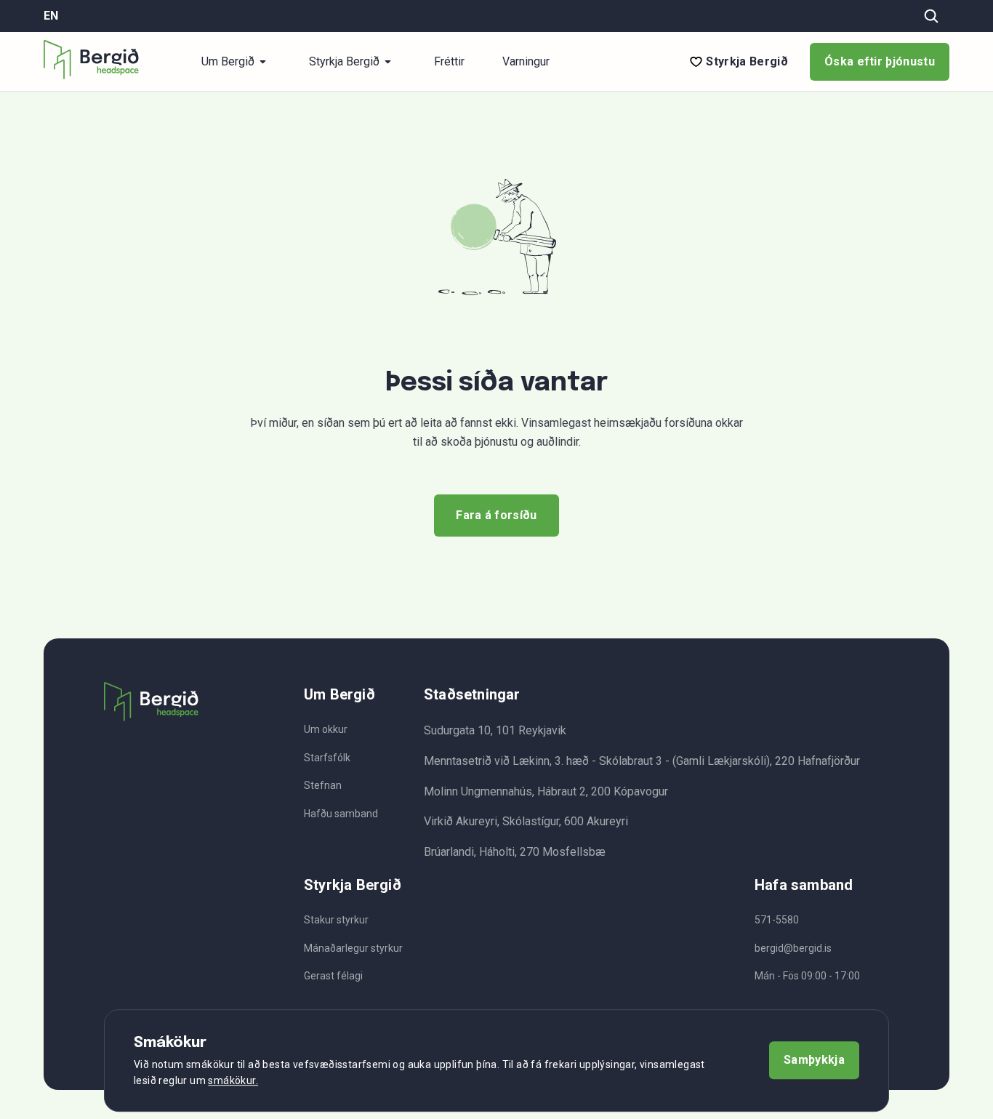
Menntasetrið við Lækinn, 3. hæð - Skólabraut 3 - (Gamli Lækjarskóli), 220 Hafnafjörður (642, 761)
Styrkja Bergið (746, 62)
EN (51, 16)
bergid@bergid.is (793, 948)
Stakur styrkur (336, 920)
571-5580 (777, 920)
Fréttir (449, 62)
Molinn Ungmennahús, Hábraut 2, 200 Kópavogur (546, 791)
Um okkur (325, 729)
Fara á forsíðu (496, 515)
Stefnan (323, 785)
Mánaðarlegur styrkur (353, 948)
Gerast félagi (333, 976)
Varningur (526, 62)
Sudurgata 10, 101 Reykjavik (495, 730)
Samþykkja (814, 1060)
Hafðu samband (341, 813)
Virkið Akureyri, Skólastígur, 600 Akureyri (526, 821)
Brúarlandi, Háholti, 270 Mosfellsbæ (515, 852)
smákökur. (233, 1081)
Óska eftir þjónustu (879, 61)
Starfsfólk (327, 757)
